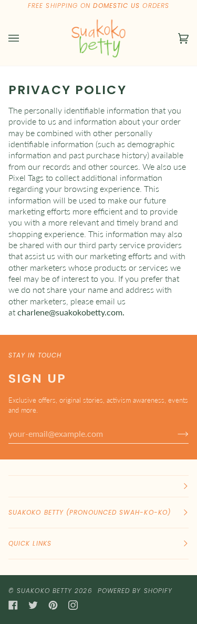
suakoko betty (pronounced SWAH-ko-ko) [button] (89, 512)
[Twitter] (33, 605)
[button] (98, 486)
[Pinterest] (53, 605)
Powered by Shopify (135, 590)
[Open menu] (24, 39)
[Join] (175, 433)
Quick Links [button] (29, 543)
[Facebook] (13, 605)
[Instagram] (73, 605)
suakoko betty (44, 590)
